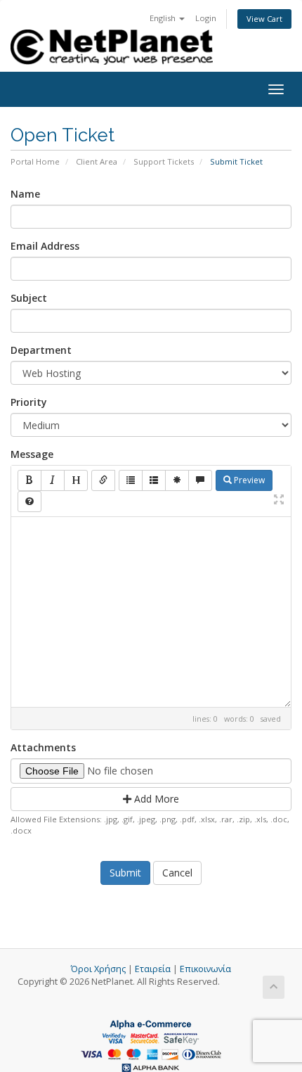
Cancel (177, 872)
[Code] (177, 480)
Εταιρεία (153, 969)
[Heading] (76, 480)
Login (205, 18)
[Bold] (29, 480)
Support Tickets (163, 161)
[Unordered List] (131, 480)
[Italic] (53, 480)
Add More (155, 798)
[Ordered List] (154, 480)
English (164, 18)
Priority (29, 402)
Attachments (43, 747)
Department (41, 350)
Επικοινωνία (205, 969)
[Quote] (200, 480)
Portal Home (35, 161)
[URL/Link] (103, 480)
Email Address (45, 246)
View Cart (264, 18)
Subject (29, 298)
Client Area (96, 161)
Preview (248, 480)
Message (32, 454)
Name (25, 193)
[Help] (29, 501)
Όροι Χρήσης (98, 969)
